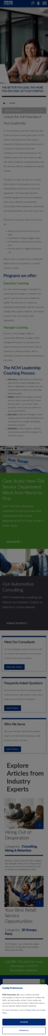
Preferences (24, 1030)
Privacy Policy (31, 1010)
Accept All (24, 1022)
